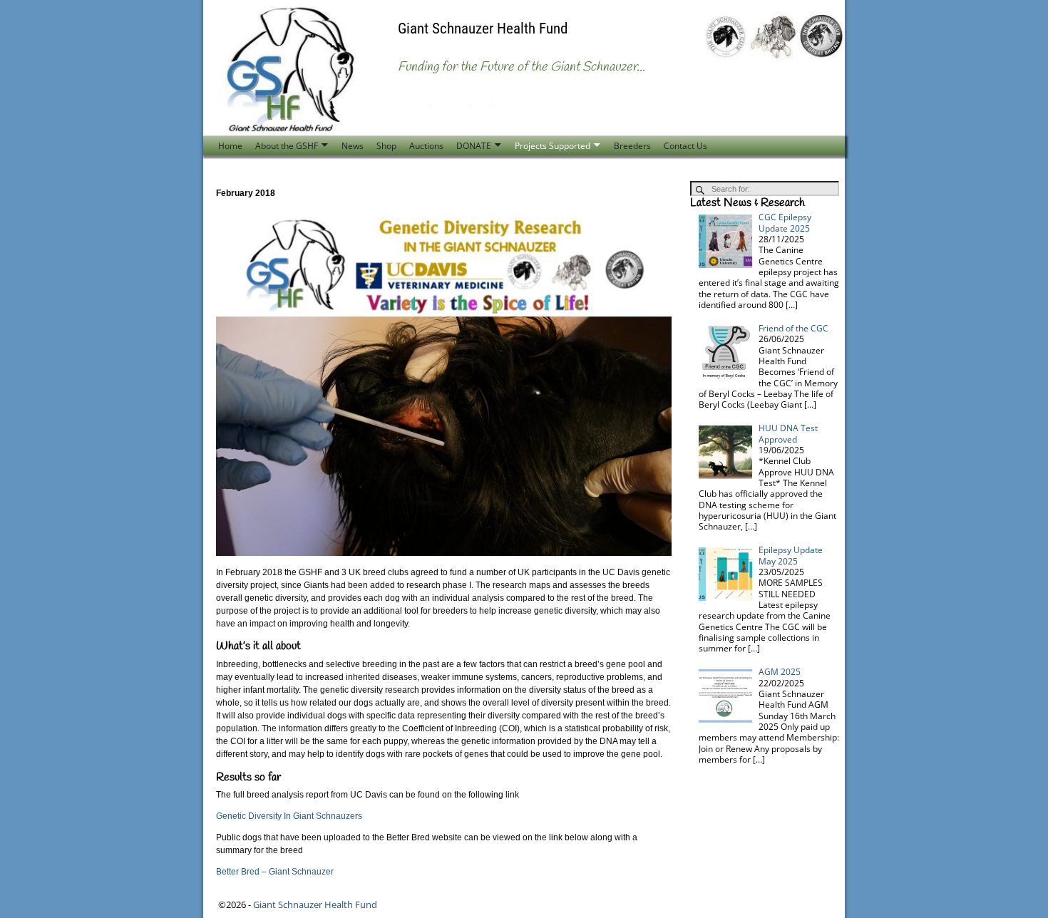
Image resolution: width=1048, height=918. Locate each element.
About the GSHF (286, 146)
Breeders (632, 146)
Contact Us (685, 146)
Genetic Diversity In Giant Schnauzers (289, 816)
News (352, 146)
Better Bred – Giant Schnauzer (275, 872)
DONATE (473, 146)
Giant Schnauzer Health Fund (482, 28)
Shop (386, 146)
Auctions (426, 146)
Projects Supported (552, 146)
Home (230, 146)
